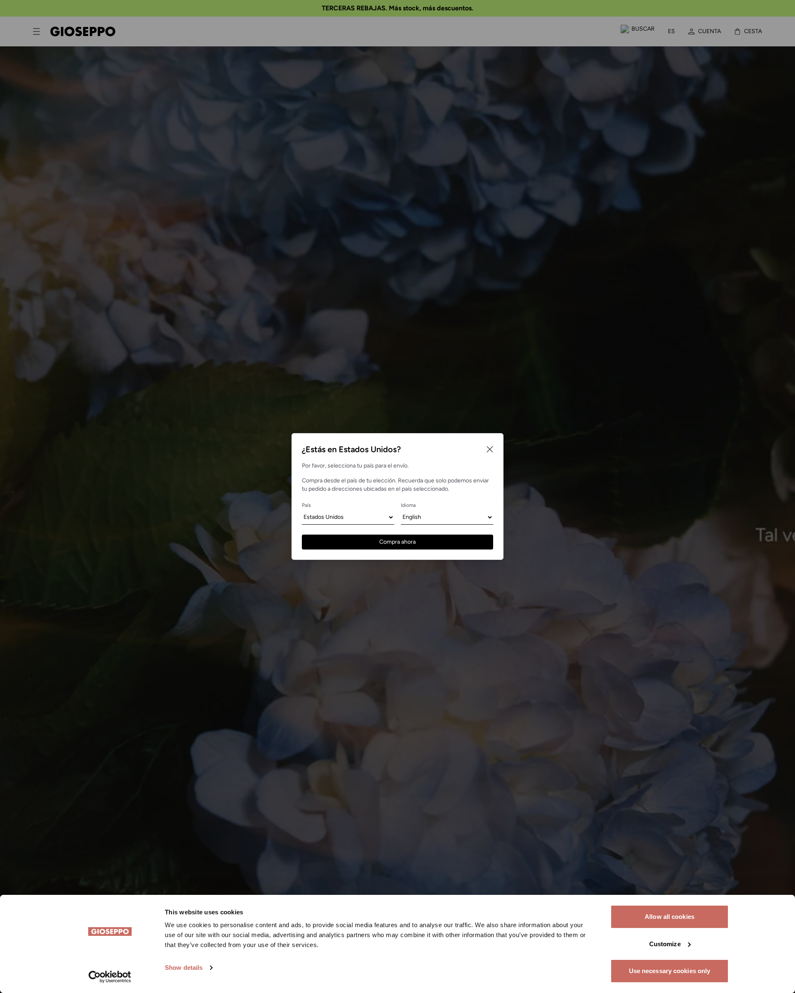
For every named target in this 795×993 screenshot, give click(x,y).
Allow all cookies (669, 916)
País (306, 505)
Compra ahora (397, 541)
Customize (665, 943)
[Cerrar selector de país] (490, 449)
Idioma (408, 505)
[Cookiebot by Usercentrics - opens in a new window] (110, 977)
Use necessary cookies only (670, 970)
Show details (183, 967)
